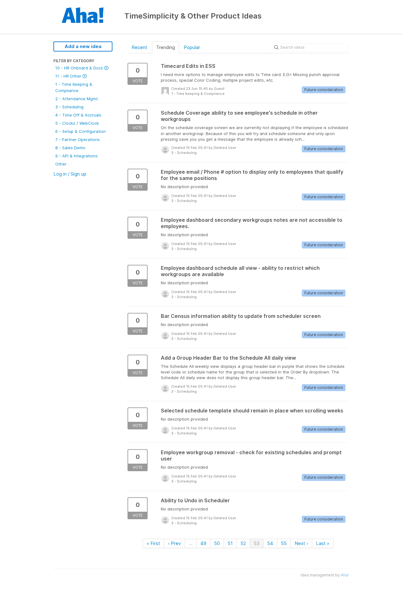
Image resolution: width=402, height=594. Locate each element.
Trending (165, 47)
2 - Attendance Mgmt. (77, 98)
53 (256, 543)
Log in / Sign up (69, 174)
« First (153, 543)
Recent (139, 47)
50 (217, 543)
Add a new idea (83, 46)
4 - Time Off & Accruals (78, 114)
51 (230, 543)
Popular (192, 47)
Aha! (345, 575)
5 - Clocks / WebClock (77, 123)
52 (243, 543)
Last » (322, 543)
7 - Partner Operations (77, 139)
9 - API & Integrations (76, 155)
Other (61, 163)
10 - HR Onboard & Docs (79, 67)
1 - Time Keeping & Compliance (73, 87)
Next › (301, 543)
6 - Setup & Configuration (80, 131)
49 (203, 543)
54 (270, 543)
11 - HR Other (69, 76)
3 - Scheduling (69, 106)
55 (284, 543)
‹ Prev (174, 543)
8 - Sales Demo (70, 147)
